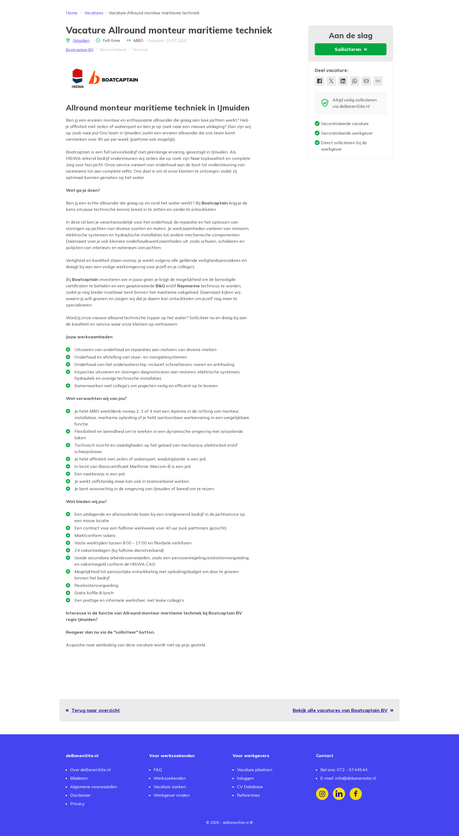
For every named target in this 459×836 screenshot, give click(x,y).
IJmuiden (81, 40)
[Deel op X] (331, 81)
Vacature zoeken (170, 786)
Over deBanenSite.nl (90, 769)
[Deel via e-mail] (366, 81)
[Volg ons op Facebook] (356, 794)
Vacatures (93, 12)
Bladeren (79, 778)
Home (72, 12)
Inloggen (245, 778)
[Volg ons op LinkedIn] (339, 794)
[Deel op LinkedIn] (343, 81)
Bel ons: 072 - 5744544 (343, 769)
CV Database (250, 786)
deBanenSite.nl (236, 822)
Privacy (77, 803)
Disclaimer (80, 795)
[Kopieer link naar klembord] (378, 81)
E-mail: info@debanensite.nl (348, 778)
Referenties (248, 795)
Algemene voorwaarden (93, 786)
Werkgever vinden (172, 795)
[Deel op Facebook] (319, 81)
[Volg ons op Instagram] (322, 794)
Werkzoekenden (170, 778)
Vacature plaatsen (254, 769)
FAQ (158, 769)
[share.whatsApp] (354, 81)
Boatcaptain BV (80, 49)
